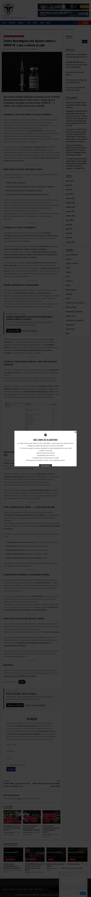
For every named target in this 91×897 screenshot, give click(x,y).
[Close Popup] (75, 432)
